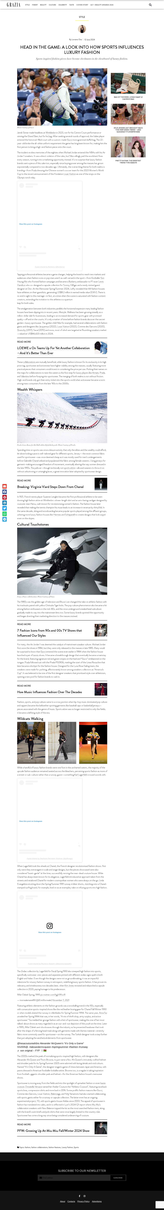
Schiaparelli (70, 514)
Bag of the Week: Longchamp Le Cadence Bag (128, 98)
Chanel (35, 460)
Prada (34, 170)
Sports (76, 1147)
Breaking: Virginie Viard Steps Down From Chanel (50, 486)
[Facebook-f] (79, 1196)
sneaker (80, 644)
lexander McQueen (28, 1059)
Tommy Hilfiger (70, 285)
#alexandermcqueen (40, 1047)
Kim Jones (69, 985)
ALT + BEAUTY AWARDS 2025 (102, 5)
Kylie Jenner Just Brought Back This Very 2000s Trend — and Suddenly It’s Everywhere (128, 130)
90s (92, 1005)
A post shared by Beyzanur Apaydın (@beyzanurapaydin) (49, 964)
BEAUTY (43, 5)
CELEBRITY (62, 5)
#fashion (73, 1047)
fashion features (55, 1147)
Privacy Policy (83, 1201)
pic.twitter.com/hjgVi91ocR (53, 994)
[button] (150, 5)
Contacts (71, 1201)
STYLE (27, 5)
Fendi (53, 971)
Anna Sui (103, 1012)
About (62, 1201)
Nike (71, 156)
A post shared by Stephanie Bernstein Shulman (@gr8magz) (50, 858)
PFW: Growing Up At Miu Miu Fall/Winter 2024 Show (53, 1130)
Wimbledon (51, 132)
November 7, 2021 (60, 1000)
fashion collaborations (39, 1147)
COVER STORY (82, 5)
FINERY (35, 5)
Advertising (97, 1201)
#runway (83, 1047)
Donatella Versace (33, 1086)
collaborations (29, 362)
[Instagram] (84, 1196)
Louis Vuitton (70, 174)
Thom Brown (46, 1059)
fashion (27, 1147)
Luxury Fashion (67, 1147)
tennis (36, 655)
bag (50, 136)
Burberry (73, 281)
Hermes (57, 514)
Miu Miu (95, 1104)
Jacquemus (44, 326)
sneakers (96, 330)
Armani (95, 372)
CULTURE (52, 5)
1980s (24, 601)
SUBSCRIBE (118, 1178)
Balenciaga (55, 1093)
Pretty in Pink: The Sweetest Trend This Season (128, 161)
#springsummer (60, 1047)
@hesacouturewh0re (28, 1043)
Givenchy (21, 330)
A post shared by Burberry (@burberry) (50, 267)
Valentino (25, 376)
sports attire (69, 468)
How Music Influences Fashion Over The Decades (49, 692)
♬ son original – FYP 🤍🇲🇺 (31, 1050)
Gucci (69, 139)
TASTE (71, 5)
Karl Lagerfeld (80, 774)
